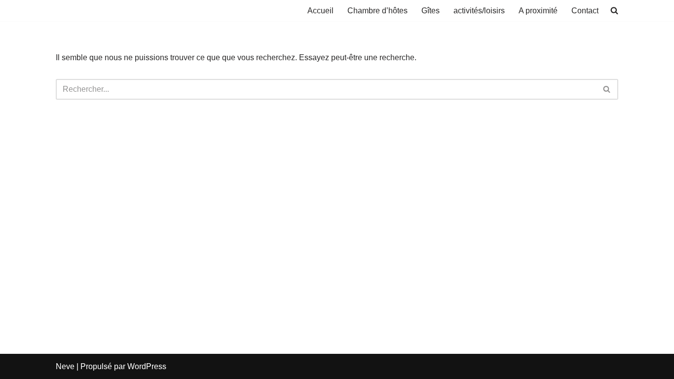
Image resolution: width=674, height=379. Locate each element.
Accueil (320, 10)
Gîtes (430, 10)
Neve (65, 366)
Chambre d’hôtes (377, 10)
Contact (585, 10)
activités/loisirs (479, 10)
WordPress (146, 366)
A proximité (538, 10)
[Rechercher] (607, 89)
